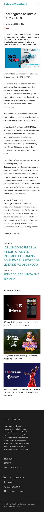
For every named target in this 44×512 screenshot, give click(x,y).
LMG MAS (7, 463)
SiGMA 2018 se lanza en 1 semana (21, 276)
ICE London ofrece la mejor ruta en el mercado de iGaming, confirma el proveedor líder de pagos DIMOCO (21, 256)
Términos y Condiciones (12, 506)
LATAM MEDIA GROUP (15, 478)
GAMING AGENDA (11, 467)
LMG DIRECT (8, 459)
